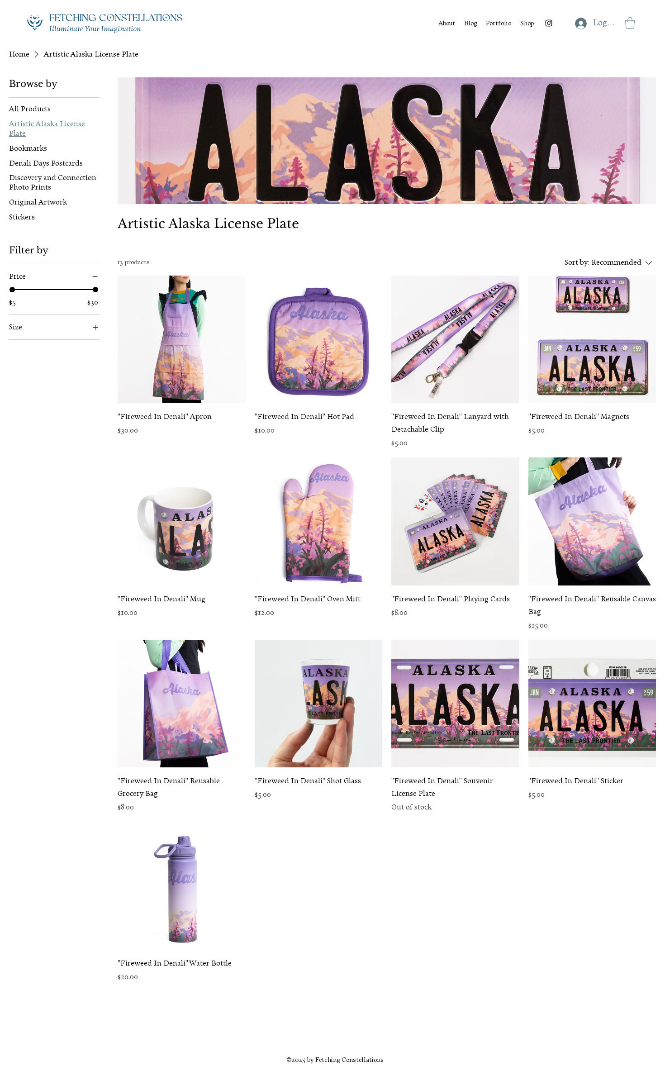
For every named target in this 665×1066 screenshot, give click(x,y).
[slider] (12, 289)
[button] (630, 23)
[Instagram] (548, 23)
